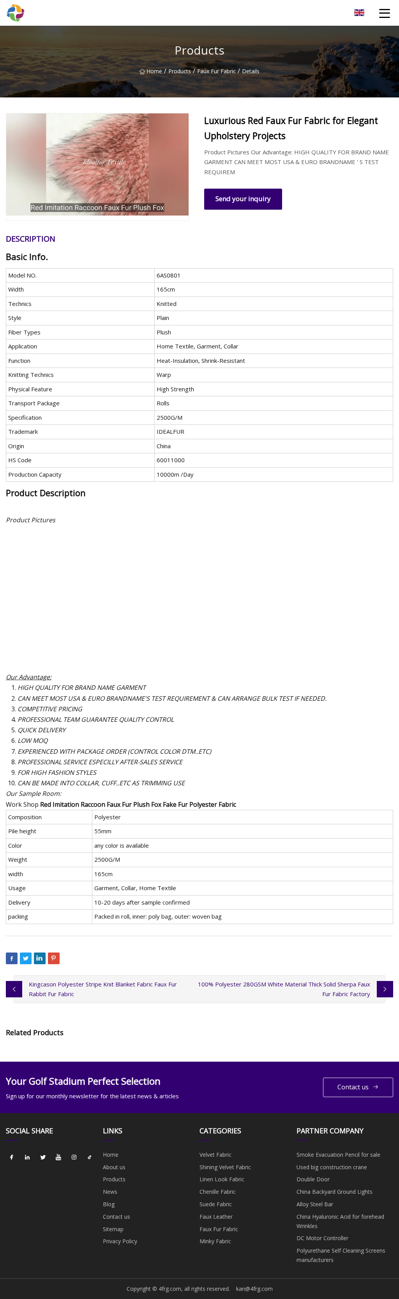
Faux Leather (216, 1216)
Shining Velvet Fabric (225, 1167)
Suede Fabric (216, 1204)
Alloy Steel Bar (315, 1204)
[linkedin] (27, 1157)
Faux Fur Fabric (216, 71)
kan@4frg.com (254, 1288)
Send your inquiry (243, 198)
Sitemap (113, 1229)
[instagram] (74, 1157)
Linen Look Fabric (222, 1179)
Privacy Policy (120, 1241)
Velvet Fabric (215, 1154)
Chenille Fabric (218, 1191)
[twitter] (43, 1157)
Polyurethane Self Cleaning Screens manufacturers (341, 1255)
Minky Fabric (215, 1241)
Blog (109, 1204)
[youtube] (58, 1157)
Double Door (313, 1179)
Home (154, 71)
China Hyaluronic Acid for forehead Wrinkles (340, 1221)
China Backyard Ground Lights (335, 1191)
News (110, 1191)
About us (114, 1167)
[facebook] (12, 1157)
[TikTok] (89, 1157)
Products (179, 71)
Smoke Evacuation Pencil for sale (338, 1154)
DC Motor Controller (322, 1238)
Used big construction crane (332, 1167)
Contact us (353, 1087)
